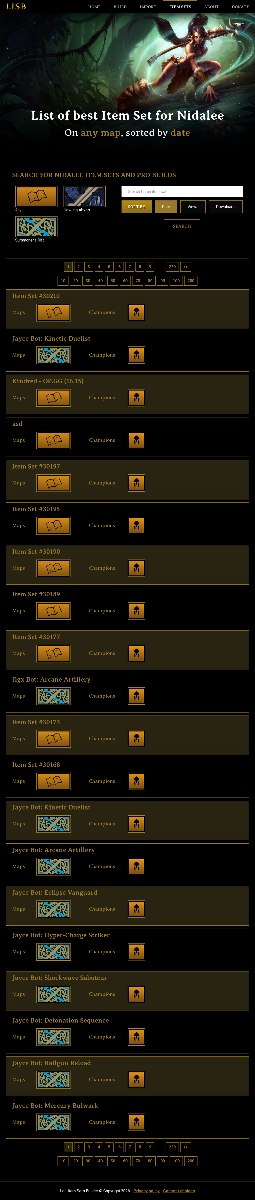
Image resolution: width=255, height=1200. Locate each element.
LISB (16, 6)
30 (88, 280)
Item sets (180, 7)
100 (176, 280)
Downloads (226, 206)
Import (148, 7)
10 (63, 280)
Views (193, 206)
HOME (94, 7)
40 (100, 280)
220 (172, 266)
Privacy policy (146, 1191)
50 (113, 280)
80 (150, 280)
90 (162, 280)
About (211, 7)
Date (166, 206)
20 (75, 280)
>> (186, 266)
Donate (240, 7)
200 (191, 280)
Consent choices (179, 1191)
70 (137, 280)
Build (120, 7)
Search (182, 226)
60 (125, 280)
